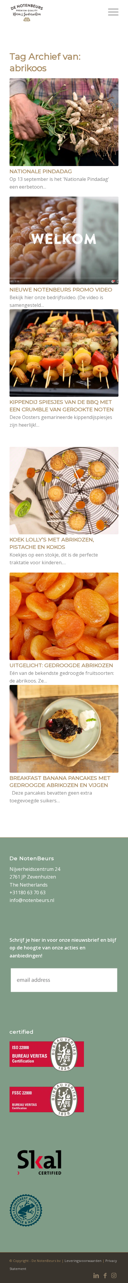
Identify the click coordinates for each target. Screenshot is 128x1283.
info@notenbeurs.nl (32, 900)
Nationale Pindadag (41, 171)
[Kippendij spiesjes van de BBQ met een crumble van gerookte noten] (64, 353)
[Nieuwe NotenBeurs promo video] (64, 240)
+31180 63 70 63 (28, 892)
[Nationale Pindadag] (64, 122)
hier (35, 940)
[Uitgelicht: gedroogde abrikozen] (64, 616)
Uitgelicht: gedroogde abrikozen (61, 665)
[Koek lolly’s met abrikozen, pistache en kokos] (64, 491)
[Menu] (110, 12)
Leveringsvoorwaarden (83, 1260)
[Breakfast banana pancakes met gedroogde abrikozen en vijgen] (64, 729)
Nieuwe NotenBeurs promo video (61, 289)
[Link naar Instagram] (114, 1275)
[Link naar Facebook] (105, 1275)
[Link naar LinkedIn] (96, 1275)
